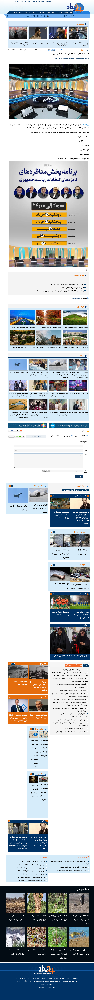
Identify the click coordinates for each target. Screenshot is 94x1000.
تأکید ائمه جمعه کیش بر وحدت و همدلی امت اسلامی (71, 684)
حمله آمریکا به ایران (68, 490)
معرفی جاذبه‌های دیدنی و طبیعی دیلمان (75, 327)
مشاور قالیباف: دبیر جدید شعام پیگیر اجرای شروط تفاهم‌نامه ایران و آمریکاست (69, 862)
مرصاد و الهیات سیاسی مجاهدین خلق (20, 683)
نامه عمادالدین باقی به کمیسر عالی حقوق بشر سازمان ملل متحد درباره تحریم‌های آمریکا (70, 679)
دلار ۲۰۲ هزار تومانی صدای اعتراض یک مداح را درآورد (72, 870)
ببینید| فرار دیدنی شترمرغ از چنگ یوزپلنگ (15, 917)
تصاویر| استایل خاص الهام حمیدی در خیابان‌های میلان (59, 394)
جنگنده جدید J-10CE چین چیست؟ (19, 373)
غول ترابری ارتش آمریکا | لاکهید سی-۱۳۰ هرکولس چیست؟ (60, 375)
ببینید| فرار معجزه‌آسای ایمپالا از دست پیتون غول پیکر (58, 954)
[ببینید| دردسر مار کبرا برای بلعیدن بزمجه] (36, 903)
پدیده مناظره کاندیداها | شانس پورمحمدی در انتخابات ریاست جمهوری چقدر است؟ (60, 291)
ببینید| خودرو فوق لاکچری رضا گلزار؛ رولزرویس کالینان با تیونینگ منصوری (78, 375)
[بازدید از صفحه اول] (87, 435)
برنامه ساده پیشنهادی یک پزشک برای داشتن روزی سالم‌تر (44, 748)
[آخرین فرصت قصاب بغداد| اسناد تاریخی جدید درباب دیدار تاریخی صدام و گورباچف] (38, 671)
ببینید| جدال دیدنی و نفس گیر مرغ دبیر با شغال (81, 919)
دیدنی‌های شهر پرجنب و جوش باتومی (23, 327)
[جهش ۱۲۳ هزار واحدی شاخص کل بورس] (80, 540)
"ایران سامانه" (42, 987)
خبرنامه (29, 979)
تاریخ (42, 821)
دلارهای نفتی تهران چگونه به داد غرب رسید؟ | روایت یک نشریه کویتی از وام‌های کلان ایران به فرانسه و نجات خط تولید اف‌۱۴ (18, 843)
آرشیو (34, 2)
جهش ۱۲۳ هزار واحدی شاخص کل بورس (82, 552)
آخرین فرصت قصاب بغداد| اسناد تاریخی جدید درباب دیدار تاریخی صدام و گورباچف (38, 686)
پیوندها (38, 2)
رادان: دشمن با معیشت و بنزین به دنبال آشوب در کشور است (69, 699)
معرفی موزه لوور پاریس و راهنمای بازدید (48, 347)
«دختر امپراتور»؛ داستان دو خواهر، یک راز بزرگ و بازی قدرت (39, 415)
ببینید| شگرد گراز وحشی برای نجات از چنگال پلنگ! (58, 919)
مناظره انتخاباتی (76, 298)
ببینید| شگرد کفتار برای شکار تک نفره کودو (16, 952)
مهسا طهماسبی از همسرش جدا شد (78, 413)
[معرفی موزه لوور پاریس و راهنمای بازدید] (48, 338)
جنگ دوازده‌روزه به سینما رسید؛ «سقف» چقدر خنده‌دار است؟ (39, 375)
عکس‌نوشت (41, 663)
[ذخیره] (54, 50)
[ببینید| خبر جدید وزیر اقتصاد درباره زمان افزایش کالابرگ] (38, 705)
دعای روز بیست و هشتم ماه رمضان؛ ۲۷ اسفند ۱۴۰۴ (31, 868)
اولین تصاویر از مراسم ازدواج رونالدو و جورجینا (59, 413)
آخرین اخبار (86, 665)
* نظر (85, 455)
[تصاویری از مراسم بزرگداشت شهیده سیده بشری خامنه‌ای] (70, 640)
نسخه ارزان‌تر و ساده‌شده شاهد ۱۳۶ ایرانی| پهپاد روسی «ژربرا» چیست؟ (19, 415)
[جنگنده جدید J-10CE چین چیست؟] (18, 365)
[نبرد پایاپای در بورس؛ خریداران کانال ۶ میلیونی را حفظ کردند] (60, 540)
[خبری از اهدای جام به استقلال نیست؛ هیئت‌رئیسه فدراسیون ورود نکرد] (80, 602)
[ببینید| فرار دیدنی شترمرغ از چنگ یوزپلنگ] (15, 903)
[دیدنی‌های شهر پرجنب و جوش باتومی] (22, 317)
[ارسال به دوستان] (52, 50)
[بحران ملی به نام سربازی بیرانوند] (38, 33)
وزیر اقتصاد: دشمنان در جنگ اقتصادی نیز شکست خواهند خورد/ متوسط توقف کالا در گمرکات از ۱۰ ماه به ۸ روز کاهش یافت (70, 674)
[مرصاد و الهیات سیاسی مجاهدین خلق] (18, 671)
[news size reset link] (58, 50)
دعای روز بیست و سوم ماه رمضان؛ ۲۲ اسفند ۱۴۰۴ (31, 880)
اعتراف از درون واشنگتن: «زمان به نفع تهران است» (18, 44)
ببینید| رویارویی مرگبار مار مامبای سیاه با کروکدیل (79, 952)
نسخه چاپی (54, 436)
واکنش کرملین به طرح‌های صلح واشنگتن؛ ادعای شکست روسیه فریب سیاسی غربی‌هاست (70, 715)
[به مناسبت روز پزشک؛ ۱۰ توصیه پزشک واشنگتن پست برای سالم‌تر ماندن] (33, 734)
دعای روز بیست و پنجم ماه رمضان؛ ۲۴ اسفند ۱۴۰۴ (31, 877)
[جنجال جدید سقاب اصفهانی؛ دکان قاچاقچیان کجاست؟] (58, 33)
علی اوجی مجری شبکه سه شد (78, 393)
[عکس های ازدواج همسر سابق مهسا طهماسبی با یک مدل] (18, 386)
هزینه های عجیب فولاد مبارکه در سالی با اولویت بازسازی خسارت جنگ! (61, 515)
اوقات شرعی (23, 2)
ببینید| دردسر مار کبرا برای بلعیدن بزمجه (38, 917)
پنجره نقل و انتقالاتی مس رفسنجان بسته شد (60, 613)
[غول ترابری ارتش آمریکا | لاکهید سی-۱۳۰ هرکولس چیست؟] (58, 365)
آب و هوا (29, 2)
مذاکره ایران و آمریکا (81, 490)
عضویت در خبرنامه (36, 436)
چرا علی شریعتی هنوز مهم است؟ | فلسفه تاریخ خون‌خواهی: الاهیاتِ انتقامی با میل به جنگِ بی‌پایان (81, 518)
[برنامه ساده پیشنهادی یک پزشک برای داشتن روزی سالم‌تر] (43, 734)
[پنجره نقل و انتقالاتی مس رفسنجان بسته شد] (60, 602)
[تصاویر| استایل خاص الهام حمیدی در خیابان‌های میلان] (58, 386)
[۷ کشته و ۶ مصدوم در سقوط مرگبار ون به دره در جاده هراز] (80, 574)
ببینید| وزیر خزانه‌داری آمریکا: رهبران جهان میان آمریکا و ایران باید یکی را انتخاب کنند (18, 718)
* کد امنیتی (85, 471)
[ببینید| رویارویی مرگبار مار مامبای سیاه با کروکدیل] (79, 937)
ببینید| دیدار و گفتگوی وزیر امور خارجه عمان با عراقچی (71, 690)
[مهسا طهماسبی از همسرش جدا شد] (78, 404)
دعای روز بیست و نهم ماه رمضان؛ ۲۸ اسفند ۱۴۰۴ (32, 865)
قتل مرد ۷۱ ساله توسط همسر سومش (60, 586)
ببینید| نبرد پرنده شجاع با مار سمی (37, 952)
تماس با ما (48, 2)
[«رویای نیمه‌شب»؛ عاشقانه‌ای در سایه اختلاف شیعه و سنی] (38, 386)
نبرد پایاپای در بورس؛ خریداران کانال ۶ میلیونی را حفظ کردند (60, 554)
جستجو (56, 979)
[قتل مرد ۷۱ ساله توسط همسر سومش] (60, 574)
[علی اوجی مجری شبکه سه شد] (78, 386)
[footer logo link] (45, 971)
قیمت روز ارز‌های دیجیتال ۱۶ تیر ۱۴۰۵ (34, 791)
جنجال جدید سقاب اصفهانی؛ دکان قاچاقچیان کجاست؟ (60, 44)
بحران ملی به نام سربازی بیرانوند (39, 43)
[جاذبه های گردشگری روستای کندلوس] (22, 338)
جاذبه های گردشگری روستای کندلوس (23, 347)
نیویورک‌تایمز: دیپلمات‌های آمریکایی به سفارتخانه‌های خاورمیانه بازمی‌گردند (70, 709)
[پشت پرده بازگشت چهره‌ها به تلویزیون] (78, 33)
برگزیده (81, 50)
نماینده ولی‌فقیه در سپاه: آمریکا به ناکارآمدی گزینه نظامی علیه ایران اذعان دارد (70, 724)
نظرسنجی (17, 2)
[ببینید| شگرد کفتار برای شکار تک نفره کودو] (15, 937)
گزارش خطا (83, 431)
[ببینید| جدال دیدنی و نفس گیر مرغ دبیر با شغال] (79, 903)
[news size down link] (56, 50)
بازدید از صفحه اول (80, 436)
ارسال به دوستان (66, 436)
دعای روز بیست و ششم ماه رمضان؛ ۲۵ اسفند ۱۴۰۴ (31, 874)
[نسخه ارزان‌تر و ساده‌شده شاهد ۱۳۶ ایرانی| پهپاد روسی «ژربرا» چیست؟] (18, 404)
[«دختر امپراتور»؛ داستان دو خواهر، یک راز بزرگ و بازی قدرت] (38, 404)
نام (86, 446)
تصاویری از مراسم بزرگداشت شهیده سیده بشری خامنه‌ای (71, 655)
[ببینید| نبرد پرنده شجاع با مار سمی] (36, 937)
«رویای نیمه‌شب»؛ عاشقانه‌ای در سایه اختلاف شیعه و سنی (39, 394)
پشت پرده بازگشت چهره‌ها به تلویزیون (80, 44)
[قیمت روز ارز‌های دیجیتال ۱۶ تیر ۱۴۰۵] (33, 779)
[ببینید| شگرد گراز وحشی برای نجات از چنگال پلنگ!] (57, 903)
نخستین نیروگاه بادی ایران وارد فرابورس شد (74, 670)
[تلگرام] (69, 425)
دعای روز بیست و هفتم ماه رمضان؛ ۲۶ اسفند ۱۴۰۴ (31, 871)
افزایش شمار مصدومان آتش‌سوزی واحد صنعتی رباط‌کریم (43, 792)
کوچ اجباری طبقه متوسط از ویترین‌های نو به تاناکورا (72, 720)
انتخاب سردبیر (80, 495)
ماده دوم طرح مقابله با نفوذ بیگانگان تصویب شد (73, 728)
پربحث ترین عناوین (70, 665)
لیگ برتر (83, 593)
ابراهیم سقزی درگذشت (79, 687)
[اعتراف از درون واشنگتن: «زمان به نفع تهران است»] (18, 33)
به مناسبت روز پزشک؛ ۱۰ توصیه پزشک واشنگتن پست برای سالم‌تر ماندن (34, 753)
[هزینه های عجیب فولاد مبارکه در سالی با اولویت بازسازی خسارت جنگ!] (60, 503)
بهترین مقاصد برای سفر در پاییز (51, 327)
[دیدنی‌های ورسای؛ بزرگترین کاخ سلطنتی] (75, 338)
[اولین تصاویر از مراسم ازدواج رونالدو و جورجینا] (58, 404)
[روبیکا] (27, 425)
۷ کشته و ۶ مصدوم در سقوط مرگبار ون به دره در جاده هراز (80, 586)
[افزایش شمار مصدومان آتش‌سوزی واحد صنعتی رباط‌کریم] (43, 779)
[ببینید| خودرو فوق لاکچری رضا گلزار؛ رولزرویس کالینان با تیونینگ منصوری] (78, 365)
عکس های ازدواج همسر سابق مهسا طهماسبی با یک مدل (18, 394)
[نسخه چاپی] (49, 50)
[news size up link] (61, 50)
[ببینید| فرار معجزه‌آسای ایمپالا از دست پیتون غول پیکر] (57, 937)
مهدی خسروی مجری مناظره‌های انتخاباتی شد (71, 288)
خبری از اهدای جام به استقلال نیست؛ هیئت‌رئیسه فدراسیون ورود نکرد (80, 615)
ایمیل (85, 450)
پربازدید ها (79, 665)
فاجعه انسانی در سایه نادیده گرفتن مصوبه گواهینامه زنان (70, 732)
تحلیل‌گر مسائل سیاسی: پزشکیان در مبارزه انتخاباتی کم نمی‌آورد (66, 284)
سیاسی (87, 50)
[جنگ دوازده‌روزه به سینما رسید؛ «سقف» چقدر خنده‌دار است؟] (38, 365)
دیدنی (86, 625)
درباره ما (43, 2)
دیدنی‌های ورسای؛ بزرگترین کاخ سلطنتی (75, 347)
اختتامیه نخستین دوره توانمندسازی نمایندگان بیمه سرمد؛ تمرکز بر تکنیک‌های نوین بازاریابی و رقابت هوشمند (70, 703)
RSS (16, 979)
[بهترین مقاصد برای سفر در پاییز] (48, 317)
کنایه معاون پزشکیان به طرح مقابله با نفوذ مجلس (73, 867)
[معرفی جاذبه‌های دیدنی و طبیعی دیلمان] (75, 317)
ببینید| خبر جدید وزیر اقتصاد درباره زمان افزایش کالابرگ (38, 716)
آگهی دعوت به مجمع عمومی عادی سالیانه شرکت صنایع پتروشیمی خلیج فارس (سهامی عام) (70, 694)
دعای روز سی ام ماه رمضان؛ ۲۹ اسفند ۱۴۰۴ (33, 862)
